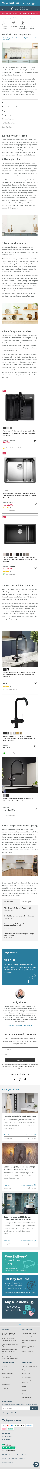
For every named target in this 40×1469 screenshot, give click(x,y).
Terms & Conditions (22, 1455)
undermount (6, 338)
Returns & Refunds (7, 1373)
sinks (9, 335)
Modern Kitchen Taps (28, 1337)
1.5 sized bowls (16, 343)
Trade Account (6, 1377)
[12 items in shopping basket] (32, 3)
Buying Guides (26, 1373)
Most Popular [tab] (27, 902)
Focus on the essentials (9, 107)
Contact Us (5, 1388)
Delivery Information (8, 1370)
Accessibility (22, 1458)
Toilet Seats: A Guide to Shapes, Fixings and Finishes (19, 934)
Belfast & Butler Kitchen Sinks (29, 1341)
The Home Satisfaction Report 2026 (17, 908)
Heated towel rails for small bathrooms (19, 916)
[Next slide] (38, 8)
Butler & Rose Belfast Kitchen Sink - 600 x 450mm (10, 1357)
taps (24, 847)
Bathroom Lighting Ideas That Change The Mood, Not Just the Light (19, 1168)
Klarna (24, 1390)
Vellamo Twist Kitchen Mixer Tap (10, 1345)
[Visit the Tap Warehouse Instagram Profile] (15, 1079)
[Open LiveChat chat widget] (36, 1464)
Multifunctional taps (8, 123)
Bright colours (6, 111)
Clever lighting (6, 127)
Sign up (20, 1060)
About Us (4, 1381)
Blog (23, 1370)
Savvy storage (6, 115)
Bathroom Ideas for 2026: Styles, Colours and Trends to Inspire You (17, 1218)
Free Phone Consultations (29, 1366)
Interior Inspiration (29, 18)
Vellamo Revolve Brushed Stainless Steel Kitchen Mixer (9, 1351)
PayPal (24, 1386)
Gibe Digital (10, 1462)
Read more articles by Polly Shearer (20, 1025)
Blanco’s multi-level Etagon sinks (12, 362)
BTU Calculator (26, 1377)
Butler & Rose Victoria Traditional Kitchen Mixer (9, 1339)
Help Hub (4, 1366)
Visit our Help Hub (7, 1436)
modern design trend (24, 180)
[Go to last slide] (2, 8)
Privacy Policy (6, 1458)
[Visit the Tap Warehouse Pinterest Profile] (20, 1079)
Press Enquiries (26, 1398)
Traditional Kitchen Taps (29, 1333)
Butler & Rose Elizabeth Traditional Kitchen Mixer (9, 1334)
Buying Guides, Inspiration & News (12, 18)
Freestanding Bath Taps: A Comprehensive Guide (14, 925)
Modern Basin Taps (27, 1351)
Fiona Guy (7, 1135)
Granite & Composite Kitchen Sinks (28, 1347)
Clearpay (24, 1394)
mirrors (4, 203)
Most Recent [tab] (8, 902)
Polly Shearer (27, 38)
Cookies (14, 1458)
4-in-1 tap (6, 592)
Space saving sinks (8, 119)
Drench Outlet (6, 1385)
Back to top (20, 1324)
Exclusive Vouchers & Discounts (28, 1382)
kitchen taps (14, 893)
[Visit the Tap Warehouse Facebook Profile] (25, 1079)
